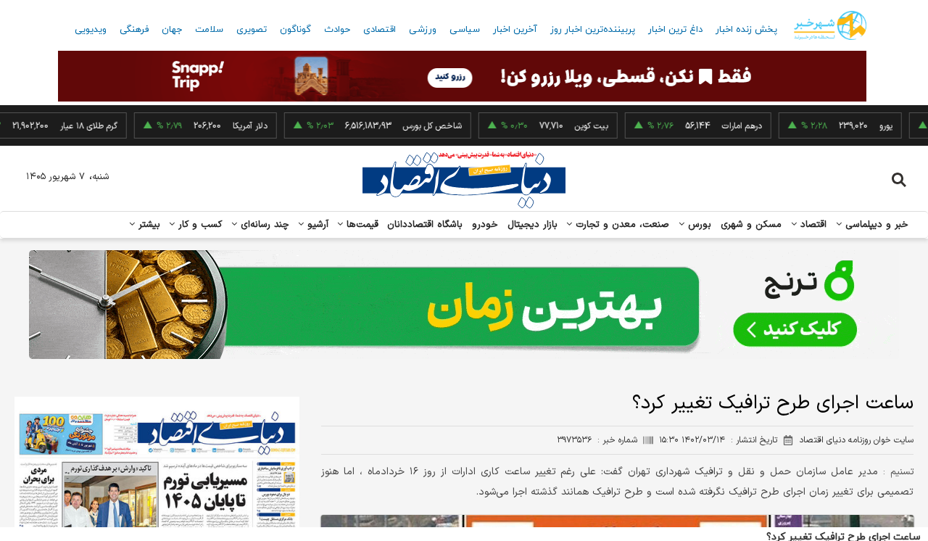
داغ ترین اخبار (675, 29)
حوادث (337, 29)
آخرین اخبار (515, 29)
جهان (172, 29)
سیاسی (465, 29)
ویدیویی (91, 29)
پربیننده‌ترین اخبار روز (592, 29)
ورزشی (422, 29)
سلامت (209, 29)
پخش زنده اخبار (746, 29)
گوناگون (295, 29)
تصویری (251, 29)
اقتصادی (379, 29)
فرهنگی (134, 29)
